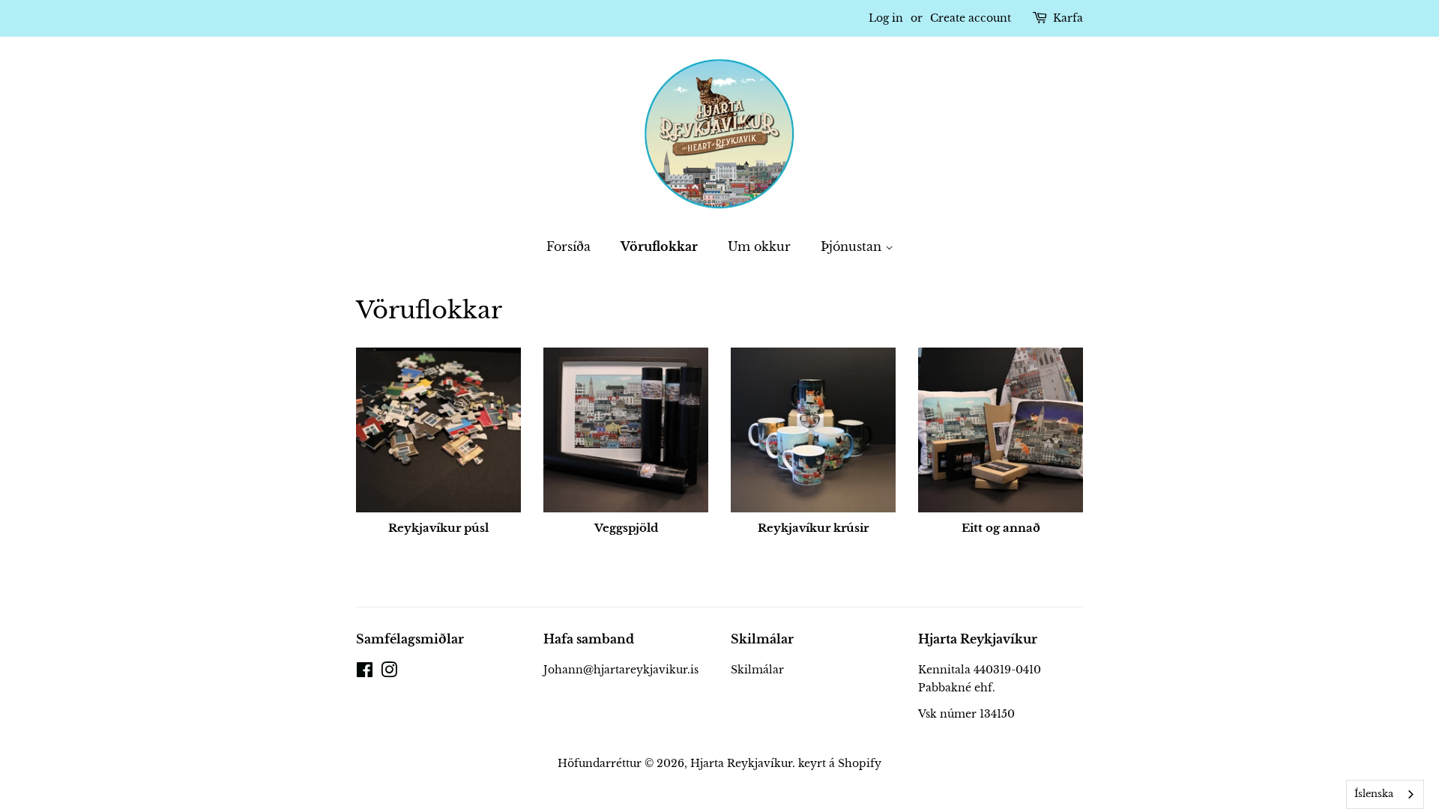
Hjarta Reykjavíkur (741, 763)
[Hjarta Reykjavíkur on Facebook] (364, 672)
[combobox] (1385, 794)
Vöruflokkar (659, 246)
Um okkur (759, 246)
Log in (886, 18)
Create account (970, 18)
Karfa (1068, 18)
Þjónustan (853, 246)
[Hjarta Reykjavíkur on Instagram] (389, 672)
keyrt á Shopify (839, 763)
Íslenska (1373, 793)
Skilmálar (757, 669)
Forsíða (568, 246)
